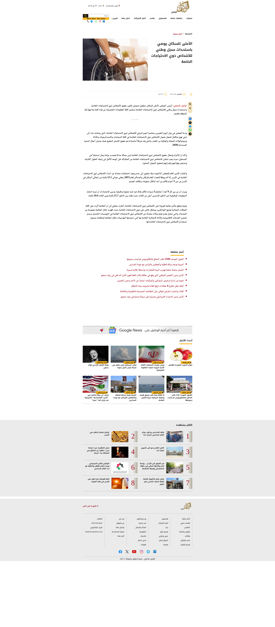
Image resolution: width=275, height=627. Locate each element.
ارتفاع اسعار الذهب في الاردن (99, 433)
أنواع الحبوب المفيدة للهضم (180, 365)
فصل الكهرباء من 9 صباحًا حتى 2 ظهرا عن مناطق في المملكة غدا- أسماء (98, 450)
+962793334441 (96, 523)
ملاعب (152, 18)
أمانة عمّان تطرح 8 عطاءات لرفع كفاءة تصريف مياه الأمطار (157, 286)
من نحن (121, 518)
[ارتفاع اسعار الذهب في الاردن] (120, 436)
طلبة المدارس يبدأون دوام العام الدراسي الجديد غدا (153, 433)
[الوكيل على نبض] (154, 551)
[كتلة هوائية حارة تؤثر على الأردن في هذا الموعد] (120, 483)
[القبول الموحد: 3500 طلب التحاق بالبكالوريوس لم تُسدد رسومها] (179, 384)
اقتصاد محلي (185, 523)
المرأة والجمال (140, 527)
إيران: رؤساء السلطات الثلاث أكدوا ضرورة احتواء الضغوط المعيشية (152, 367)
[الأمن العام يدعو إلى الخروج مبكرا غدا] (174, 452)
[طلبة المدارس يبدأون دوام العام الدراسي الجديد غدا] (174, 436)
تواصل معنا (120, 527)
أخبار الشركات (140, 18)
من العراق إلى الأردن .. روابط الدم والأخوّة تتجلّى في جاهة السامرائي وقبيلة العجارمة (152, 466)
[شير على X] (190, 122)
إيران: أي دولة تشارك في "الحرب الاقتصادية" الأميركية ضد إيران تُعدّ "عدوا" (96, 398)
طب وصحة (186, 362)
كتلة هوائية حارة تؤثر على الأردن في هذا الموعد (98, 480)
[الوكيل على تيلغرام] (148, 551)
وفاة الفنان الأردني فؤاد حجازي (98, 366)
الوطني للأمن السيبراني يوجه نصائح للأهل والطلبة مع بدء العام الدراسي (97, 466)
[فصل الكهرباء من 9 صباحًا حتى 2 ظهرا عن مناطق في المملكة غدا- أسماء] (120, 452)
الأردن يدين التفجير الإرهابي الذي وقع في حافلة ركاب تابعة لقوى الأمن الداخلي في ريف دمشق (142, 275)
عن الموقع (120, 523)
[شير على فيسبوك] (190, 118)
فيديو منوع (164, 531)
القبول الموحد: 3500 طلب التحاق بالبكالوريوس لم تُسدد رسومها (155, 259)
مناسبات (143, 536)
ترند (166, 527)
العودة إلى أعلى (90, 506)
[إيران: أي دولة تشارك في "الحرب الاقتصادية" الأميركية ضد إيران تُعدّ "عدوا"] (95, 384)
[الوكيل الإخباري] (181, 7)
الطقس (187, 527)
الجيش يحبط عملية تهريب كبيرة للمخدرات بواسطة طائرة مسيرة (155, 270)
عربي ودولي (157, 362)
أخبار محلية (177, 34)
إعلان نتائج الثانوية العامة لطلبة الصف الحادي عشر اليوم (153, 481)
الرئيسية (188, 33)
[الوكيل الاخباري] (186, 506)
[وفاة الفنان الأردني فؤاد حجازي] (95, 354)
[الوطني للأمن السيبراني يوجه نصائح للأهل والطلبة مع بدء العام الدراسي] (120, 467)
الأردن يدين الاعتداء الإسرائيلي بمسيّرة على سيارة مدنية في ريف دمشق (152, 297)
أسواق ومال (163, 540)
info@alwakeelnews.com (93, 531)
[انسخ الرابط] (190, 133)
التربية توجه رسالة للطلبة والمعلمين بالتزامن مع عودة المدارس (156, 265)
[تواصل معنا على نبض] (104, 21)
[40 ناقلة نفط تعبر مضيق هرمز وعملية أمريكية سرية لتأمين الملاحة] (151, 384)
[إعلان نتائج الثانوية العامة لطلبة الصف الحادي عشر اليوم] (174, 483)
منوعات (165, 544)
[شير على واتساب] (190, 130)
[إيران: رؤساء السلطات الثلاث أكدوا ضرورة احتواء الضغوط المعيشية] (151, 354)
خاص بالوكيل (185, 540)
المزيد (115, 18)
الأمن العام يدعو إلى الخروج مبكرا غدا (152, 449)
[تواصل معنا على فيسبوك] (92, 21)
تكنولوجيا (142, 531)
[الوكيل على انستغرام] (141, 551)
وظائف (187, 536)
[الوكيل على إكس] (127, 551)
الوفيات (143, 544)
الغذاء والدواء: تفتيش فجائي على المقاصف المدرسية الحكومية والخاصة (152, 291)
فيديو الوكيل (185, 544)
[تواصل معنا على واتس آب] (96, 21)
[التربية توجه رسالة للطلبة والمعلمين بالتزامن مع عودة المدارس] (123, 384)
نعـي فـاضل (142, 540)
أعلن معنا (125, 18)
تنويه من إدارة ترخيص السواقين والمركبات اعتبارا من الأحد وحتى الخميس (150, 281)
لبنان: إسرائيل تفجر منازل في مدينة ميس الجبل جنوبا (124, 366)
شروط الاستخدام (118, 531)
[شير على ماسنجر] (190, 126)
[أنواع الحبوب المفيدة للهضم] (179, 354)
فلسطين (163, 18)
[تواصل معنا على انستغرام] (100, 21)
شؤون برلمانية (184, 531)
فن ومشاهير (101, 362)
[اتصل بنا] (88, 21)
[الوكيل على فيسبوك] (120, 551)
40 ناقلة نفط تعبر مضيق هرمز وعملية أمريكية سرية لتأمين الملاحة (152, 398)
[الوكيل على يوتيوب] (134, 551)
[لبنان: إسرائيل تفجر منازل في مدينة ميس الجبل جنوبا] (123, 354)
